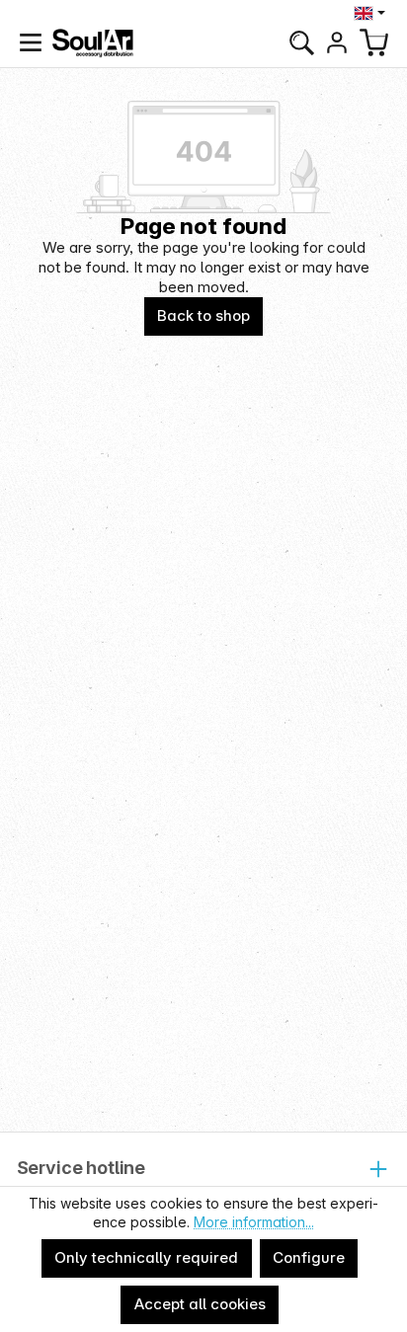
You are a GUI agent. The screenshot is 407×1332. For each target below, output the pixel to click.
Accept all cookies (200, 1303)
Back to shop (203, 315)
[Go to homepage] (92, 43)
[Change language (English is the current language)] (372, 13)
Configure (309, 1257)
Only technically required (146, 1257)
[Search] (301, 42)
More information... (254, 1222)
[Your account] (337, 42)
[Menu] (30, 42)
